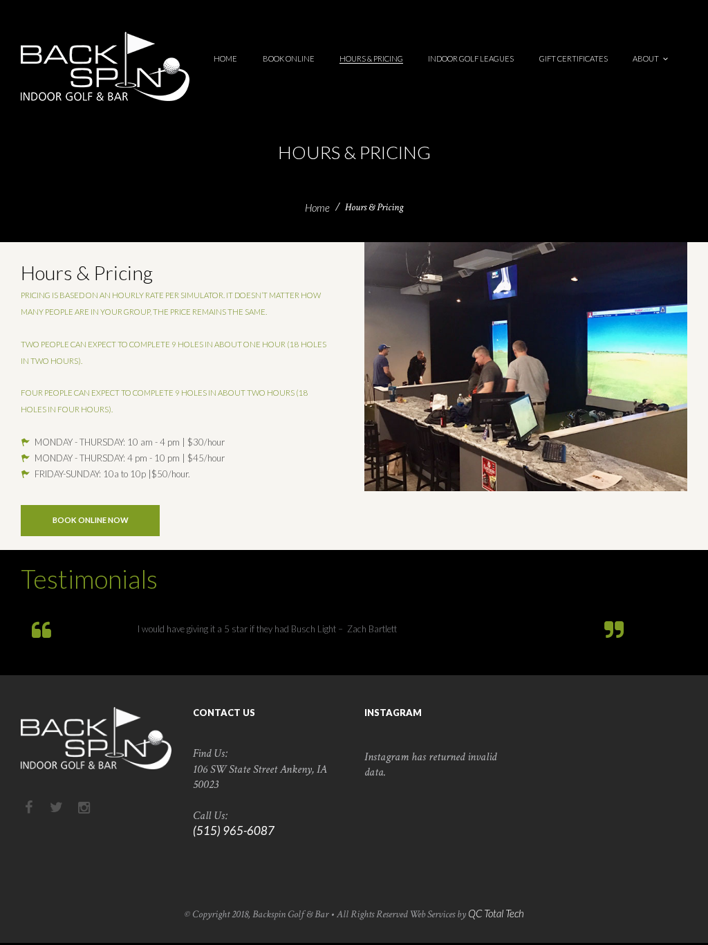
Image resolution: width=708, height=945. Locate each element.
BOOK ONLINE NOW (91, 519)
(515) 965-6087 (233, 831)
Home (317, 207)
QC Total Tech (496, 913)
